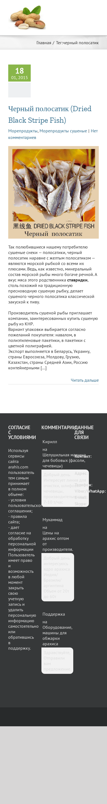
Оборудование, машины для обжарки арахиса (57, 635)
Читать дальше (85, 380)
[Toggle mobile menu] (96, 8)
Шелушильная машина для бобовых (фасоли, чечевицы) (64, 460)
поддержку (19, 648)
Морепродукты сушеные (63, 130)
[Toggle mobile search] (87, 8)
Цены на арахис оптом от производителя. (58, 541)
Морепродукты (23, 130)
